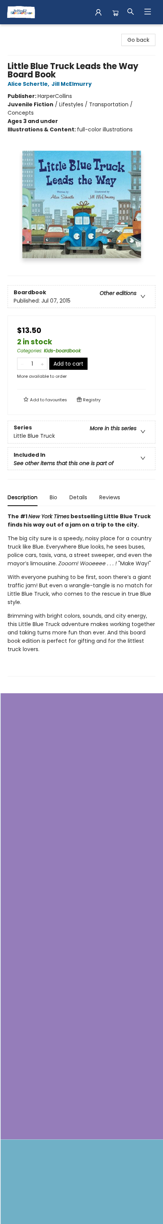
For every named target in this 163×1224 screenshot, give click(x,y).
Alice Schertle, (29, 84)
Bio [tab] (53, 497)
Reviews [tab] (109, 497)
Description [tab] (23, 497)
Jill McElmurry (72, 84)
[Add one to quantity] (42, 364)
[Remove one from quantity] (22, 364)
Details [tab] (78, 497)
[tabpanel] (81, 594)
